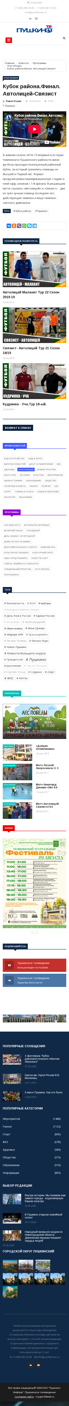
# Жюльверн (12, 622)
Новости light (39, 558)
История (25, 475)
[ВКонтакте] (9, 226)
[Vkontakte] (30, 18)
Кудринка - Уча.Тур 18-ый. (25, 404)
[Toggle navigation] (9, 40)
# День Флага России (17, 615)
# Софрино (35, 672)
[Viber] (19, 226)
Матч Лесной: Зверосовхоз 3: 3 (47, 767)
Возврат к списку (18, 428)
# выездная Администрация (21, 609)
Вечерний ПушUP (13, 530)
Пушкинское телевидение (33, 965)
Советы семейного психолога (21, 563)
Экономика (25, 497)
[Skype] (29, 226)
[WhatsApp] (24, 226)
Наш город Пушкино (16, 558)
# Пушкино (41, 211)
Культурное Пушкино (16, 552)
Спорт (7, 491)
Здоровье (9, 469)
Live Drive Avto (12, 525)
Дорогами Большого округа (20, 547)
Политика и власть (15, 486)
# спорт (50, 672)
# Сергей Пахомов (35, 665)
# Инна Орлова (35, 628)
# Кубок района (22, 211)
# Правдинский (13, 659)
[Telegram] (34, 226)
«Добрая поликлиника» (45, 747)
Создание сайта (24, 1396)
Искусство (10, 475)
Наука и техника (13, 480)
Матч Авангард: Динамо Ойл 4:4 (46, 786)
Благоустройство (14, 458)
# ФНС (9, 678)
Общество (50, 480)
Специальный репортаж (17, 569)
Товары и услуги (24, 491)
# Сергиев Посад (14, 672)
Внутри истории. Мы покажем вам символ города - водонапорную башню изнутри (45, 1198)
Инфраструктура (46, 469)
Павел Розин (13, 101)
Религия (46, 486)
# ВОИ (31, 603)
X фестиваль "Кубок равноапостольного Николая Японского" (42, 1058)
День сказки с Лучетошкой (19, 536)
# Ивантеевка (13, 628)
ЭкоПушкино (11, 574)
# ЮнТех (22, 678)
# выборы (44, 603)
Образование (33, 480)
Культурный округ (42, 552)
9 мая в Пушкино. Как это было (43, 1092)
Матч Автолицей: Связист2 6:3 (47, 805)
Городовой (33, 530)
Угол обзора (11, 78)
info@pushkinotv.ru (36, 12)
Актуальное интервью (36, 525)
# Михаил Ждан (38, 640)
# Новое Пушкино (15, 647)
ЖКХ (59, 464)
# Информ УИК (13, 634)
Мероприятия (55, 475)
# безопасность (14, 603)
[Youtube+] (36, 18)
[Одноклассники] (14, 226)
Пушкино (10, 105)
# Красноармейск (37, 634)
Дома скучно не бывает (17, 541)
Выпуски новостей (15, 464)
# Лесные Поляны (15, 640)
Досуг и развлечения (41, 464)
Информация (26, 469)
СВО (56, 486)
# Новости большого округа (24, 653)
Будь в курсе (35, 458)
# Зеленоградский (33, 622)
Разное (34, 486)
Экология (9, 497)
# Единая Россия (44, 615)
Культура (38, 475)
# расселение (12, 665)
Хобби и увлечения (48, 491)
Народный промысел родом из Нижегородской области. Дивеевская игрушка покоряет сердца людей (44, 1236)
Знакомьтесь (48, 547)
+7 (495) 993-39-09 (24, 8)
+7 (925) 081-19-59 (46, 8)
